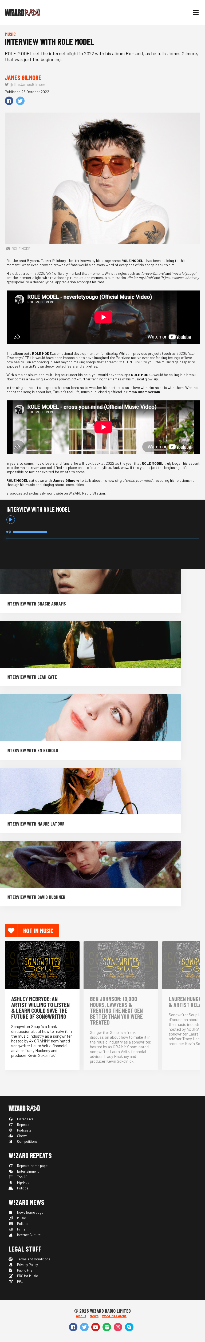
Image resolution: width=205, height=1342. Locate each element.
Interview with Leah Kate (31, 677)
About (81, 1316)
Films (20, 1229)
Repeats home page (32, 1166)
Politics (22, 1188)
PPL (19, 1281)
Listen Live (24, 1119)
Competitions (27, 1141)
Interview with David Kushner (35, 897)
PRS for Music (27, 1276)
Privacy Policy (27, 1265)
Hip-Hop (22, 1182)
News (94, 1316)
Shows (21, 1136)
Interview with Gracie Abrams (36, 604)
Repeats (23, 1124)
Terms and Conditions (33, 1259)
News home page (29, 1212)
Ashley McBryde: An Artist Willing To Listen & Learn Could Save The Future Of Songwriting (40, 1007)
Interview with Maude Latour (35, 824)
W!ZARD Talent (114, 1316)
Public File (24, 1270)
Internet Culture (28, 1235)
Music (21, 1218)
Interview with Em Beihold (32, 750)
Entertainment (27, 1171)
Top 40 (21, 1177)
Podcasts (23, 1130)
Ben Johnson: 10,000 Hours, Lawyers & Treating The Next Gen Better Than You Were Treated (116, 1010)
